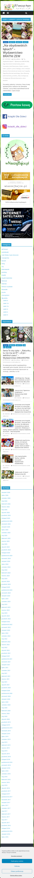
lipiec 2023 (5, 599)
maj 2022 (4, 639)
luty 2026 (4, 509)
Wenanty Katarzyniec (16, 78)
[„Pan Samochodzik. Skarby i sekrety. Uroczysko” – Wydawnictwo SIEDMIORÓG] (8, 455)
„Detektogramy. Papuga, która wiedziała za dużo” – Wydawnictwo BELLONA (23, 380)
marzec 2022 (6, 644)
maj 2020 (4, 708)
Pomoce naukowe (7, 286)
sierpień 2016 (6, 834)
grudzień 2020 (6, 688)
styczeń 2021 (6, 685)
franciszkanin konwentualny (13, 64)
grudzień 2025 (6, 515)
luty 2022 (4, 647)
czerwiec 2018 (6, 774)
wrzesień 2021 (6, 662)
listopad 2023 (6, 587)
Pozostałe (4, 289)
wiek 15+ (19, 42)
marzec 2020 (6, 713)
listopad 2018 (6, 759)
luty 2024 (4, 578)
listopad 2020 (6, 690)
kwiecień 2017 (6, 814)
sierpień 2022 (6, 630)
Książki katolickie (7, 278)
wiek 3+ (5, 309)
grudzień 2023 (6, 584)
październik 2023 (7, 590)
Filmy (3, 264)
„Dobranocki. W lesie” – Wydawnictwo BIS (22, 473)
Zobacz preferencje (17, 871)
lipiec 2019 (5, 736)
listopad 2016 (6, 828)
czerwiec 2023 (6, 601)
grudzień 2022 (6, 619)
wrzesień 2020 (6, 696)
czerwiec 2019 (6, 739)
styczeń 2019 (6, 754)
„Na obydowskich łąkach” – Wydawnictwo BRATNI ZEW (15, 50)
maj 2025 (4, 535)
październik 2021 (7, 659)
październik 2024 (7, 555)
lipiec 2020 (5, 702)
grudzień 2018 (6, 756)
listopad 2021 (6, 656)
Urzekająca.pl (6, 78)
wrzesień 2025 (6, 524)
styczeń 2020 (6, 719)
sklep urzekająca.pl (23, 76)
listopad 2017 (6, 794)
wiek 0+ (5, 300)
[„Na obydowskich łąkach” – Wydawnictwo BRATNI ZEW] (17, 24)
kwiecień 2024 (6, 573)
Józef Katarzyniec (14, 66)
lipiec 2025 (5, 530)
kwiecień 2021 (6, 676)
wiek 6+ (5, 312)
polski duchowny (7, 76)
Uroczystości (5, 295)
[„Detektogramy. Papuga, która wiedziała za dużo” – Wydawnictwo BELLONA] (8, 377)
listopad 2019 (6, 725)
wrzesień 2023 (6, 593)
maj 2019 (4, 742)
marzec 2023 (6, 610)
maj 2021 (4, 673)
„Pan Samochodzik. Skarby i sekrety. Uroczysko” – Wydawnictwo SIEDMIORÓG (21, 459)
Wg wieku (5, 298)
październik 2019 (7, 728)
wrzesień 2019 (6, 731)
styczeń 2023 (6, 616)
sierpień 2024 (6, 561)
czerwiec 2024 (6, 567)
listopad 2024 (6, 553)
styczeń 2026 (6, 512)
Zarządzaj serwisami (16, 856)
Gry (3, 266)
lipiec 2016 (5, 837)
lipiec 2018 (5, 771)
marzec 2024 (6, 576)
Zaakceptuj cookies (17, 861)
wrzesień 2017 (6, 799)
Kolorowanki (5, 269)
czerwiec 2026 (6, 498)
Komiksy (4, 272)
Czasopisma (5, 258)
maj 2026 (4, 501)
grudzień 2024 (6, 550)
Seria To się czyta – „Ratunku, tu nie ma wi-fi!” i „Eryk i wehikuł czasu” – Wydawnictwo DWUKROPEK (17, 354)
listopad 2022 (6, 621)
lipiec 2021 (5, 667)
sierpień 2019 (6, 733)
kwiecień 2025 (6, 538)
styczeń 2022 (6, 650)
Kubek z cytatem (23, 66)
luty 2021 (4, 682)
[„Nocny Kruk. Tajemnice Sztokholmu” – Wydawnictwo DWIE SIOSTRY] (8, 389)
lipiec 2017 (5, 805)
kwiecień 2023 (6, 607)
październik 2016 (7, 831)
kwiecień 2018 (6, 779)
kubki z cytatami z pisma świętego (12, 68)
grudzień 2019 (6, 722)
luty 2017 (4, 820)
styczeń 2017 (6, 822)
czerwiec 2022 (6, 636)
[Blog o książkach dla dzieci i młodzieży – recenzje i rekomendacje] (4, 13)
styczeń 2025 (6, 547)
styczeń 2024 (6, 581)
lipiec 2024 (5, 564)
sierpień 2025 (6, 527)
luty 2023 (4, 613)
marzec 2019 (6, 748)
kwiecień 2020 (6, 710)
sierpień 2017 (6, 802)
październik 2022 (7, 624)
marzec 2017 (6, 817)
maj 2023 (4, 604)
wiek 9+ (25, 42)
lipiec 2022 (5, 633)
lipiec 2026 (5, 495)
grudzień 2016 (6, 825)
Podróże (4, 284)
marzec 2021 (6, 679)
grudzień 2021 (6, 653)
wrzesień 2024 (6, 558)
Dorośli (4, 261)
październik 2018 (7, 762)
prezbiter (14, 76)
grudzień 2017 (6, 791)
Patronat (4, 281)
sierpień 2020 (6, 699)
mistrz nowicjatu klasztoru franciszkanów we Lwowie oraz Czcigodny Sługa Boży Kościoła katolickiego (16, 71)
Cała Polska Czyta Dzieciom (10, 255)
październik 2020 (7, 693)
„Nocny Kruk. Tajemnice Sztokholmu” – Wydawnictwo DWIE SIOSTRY (22, 393)
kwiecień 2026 (6, 504)
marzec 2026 (6, 507)
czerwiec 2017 (6, 808)
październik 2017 (7, 797)
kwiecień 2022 (6, 642)
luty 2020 (4, 716)
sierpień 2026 (6, 492)
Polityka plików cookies (16, 875)
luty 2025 (4, 544)
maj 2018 (4, 777)
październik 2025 (7, 521)
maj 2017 (4, 811)
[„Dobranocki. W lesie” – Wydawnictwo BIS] (8, 471)
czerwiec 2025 (6, 532)
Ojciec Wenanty (25, 73)
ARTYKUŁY (5, 249)
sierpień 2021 (6, 665)
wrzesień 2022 (6, 627)
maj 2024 (4, 570)
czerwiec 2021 (6, 670)
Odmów (17, 866)
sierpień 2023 (6, 596)
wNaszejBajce (16, 59)
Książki (5, 42)
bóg (4, 64)
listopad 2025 (6, 518)
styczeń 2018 (6, 788)
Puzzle (4, 292)
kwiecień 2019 (6, 745)
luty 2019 (4, 751)
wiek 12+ (12, 42)
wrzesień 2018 (6, 765)
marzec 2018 (6, 782)
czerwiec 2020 (6, 705)
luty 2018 (4, 785)
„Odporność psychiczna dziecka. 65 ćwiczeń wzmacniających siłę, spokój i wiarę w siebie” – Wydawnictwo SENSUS (23, 443)
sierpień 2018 (6, 768)
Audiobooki (5, 252)
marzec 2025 (6, 541)
